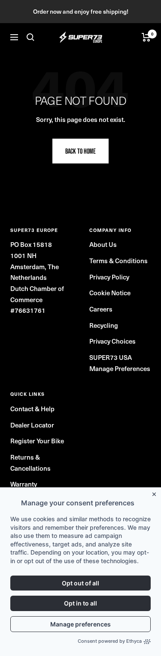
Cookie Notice (110, 292)
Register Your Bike (37, 440)
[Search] (30, 37)
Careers (100, 308)
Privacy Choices (112, 340)
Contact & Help (32, 408)
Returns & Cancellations (30, 462)
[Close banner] (156, 492)
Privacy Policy (109, 276)
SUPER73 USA (110, 357)
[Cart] (146, 37)
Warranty (23, 483)
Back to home (80, 151)
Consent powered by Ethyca (110, 641)
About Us (103, 244)
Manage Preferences (119, 368)
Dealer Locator (32, 424)
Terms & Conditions (118, 260)
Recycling (103, 325)
